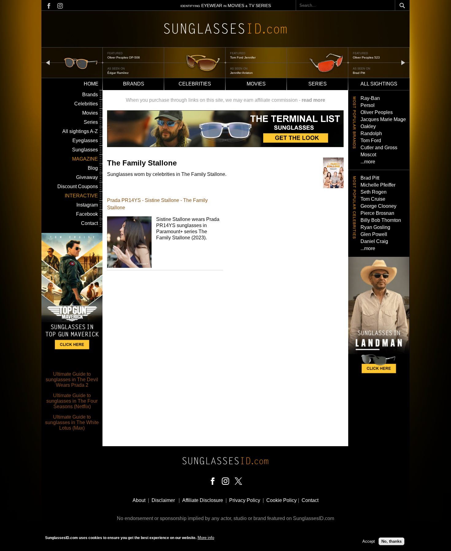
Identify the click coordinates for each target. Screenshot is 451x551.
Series (317, 83)
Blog (93, 168)
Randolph (371, 133)
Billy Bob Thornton (380, 220)
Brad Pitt (359, 72)
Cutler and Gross (378, 147)
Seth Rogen (373, 192)
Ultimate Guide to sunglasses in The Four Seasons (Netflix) (72, 401)
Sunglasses (85, 149)
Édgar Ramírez (118, 72)
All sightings (378, 83)
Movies (256, 83)
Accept (368, 541)
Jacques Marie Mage (383, 119)
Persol (367, 105)
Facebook (87, 214)
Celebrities (195, 83)
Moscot (368, 154)
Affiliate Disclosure (202, 500)
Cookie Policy (281, 500)
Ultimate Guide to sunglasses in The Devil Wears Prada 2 (72, 379)
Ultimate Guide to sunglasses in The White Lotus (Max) (72, 422)
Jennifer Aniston (241, 72)
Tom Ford (370, 140)
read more (313, 100)
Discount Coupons (77, 186)
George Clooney (378, 206)
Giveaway (87, 177)
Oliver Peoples (376, 112)
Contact (89, 223)
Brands (133, 83)
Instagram (87, 204)
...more (367, 161)
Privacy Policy (244, 500)
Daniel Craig (374, 241)
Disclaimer (163, 500)
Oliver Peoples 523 (366, 57)
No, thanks (391, 541)
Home (91, 83)
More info (206, 537)
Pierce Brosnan (377, 213)
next (403, 62)
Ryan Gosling (375, 227)
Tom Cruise (372, 199)
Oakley (368, 126)
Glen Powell (373, 234)
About (139, 500)
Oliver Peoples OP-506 (123, 57)
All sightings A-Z (80, 131)
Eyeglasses (85, 140)
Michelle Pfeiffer (377, 185)
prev (48, 62)
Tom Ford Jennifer (243, 57)
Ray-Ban (370, 98)
